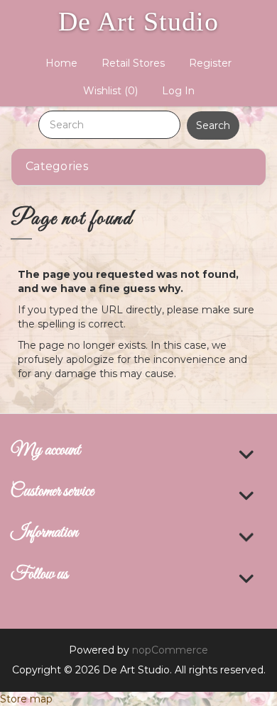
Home (61, 63)
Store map (26, 699)
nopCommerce (170, 650)
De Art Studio (138, 21)
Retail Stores (133, 63)
